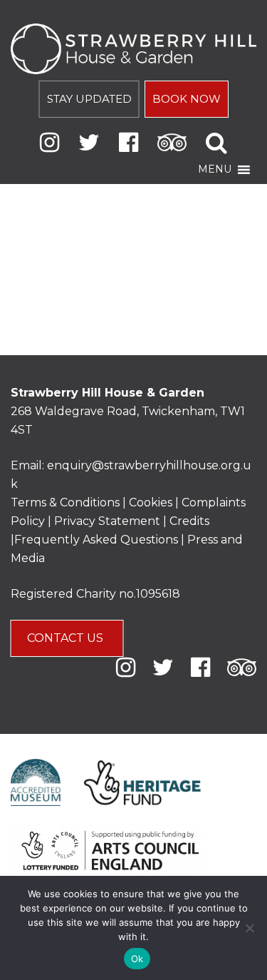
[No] (249, 928)
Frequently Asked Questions (96, 539)
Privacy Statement (107, 521)
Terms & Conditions (65, 502)
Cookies (152, 502)
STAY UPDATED (89, 99)
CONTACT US (66, 638)
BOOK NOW (186, 99)
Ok (137, 958)
